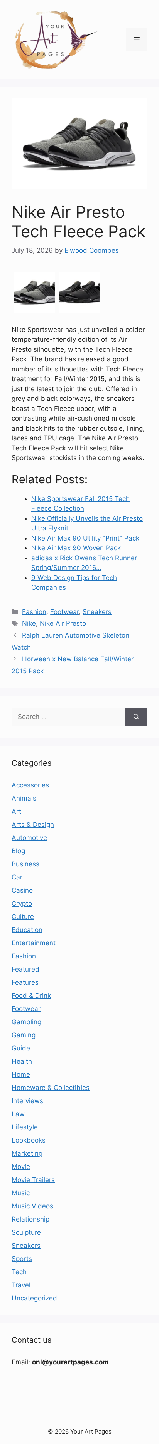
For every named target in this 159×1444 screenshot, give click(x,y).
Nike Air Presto (63, 623)
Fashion (34, 612)
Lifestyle (25, 1127)
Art (16, 811)
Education (27, 930)
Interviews (27, 1101)
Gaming (24, 1035)
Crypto (22, 903)
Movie (21, 1166)
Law (18, 1114)
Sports (22, 1259)
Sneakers (97, 612)
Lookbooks (29, 1140)
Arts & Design (33, 824)
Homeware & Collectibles (51, 1088)
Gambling (26, 1022)
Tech (19, 1272)
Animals (24, 798)
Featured (25, 969)
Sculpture (26, 1232)
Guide (21, 1048)
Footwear (64, 612)
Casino (22, 890)
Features (25, 982)
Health (22, 1061)
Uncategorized (34, 1298)
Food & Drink (31, 995)
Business (25, 864)
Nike (29, 623)
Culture (23, 916)
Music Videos (32, 1206)
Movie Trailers (33, 1180)
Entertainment (34, 943)
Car (17, 877)
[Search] (136, 717)
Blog (18, 851)
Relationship (30, 1219)
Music (21, 1193)
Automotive (29, 838)
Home (21, 1074)
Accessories (30, 785)
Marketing (27, 1153)
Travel (21, 1285)
